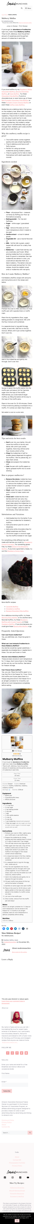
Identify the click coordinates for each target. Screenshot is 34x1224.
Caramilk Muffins (12, 606)
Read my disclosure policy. (25, 22)
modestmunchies (10, 942)
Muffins (11, 940)
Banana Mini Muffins (20, 626)
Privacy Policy (7, 1122)
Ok (17, 1220)
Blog (6, 14)
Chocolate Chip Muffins (10, 96)
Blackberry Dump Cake (15, 551)
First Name (5, 1073)
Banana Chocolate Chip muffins (17, 611)
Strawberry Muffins (17, 1196)
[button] (14, 754)
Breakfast (6, 940)
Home (3, 14)
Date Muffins (14, 94)
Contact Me (6, 1127)
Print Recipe (23, 26)
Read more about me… (10, 1042)
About (4, 1124)
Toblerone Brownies (17, 1188)
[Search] (30, 1133)
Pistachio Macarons (17, 1193)
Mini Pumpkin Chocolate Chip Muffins (15, 100)
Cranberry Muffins (8, 624)
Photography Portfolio (17, 1163)
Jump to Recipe (12, 26)
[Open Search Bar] (22, 8)
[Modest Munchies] (17, 3)
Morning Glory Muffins (10, 617)
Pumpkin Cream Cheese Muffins (17, 102)
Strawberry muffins (13, 609)
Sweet (16, 940)
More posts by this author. (19, 952)
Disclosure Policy (8, 1120)
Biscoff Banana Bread (17, 1190)
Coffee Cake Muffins (17, 105)
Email (4, 1082)
